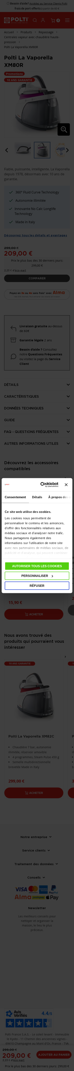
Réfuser (37, 585)
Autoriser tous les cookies (37, 566)
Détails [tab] (37, 497)
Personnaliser (34, 576)
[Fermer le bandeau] (66, 484)
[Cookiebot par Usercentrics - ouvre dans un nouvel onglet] (43, 484)
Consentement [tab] (15, 497)
